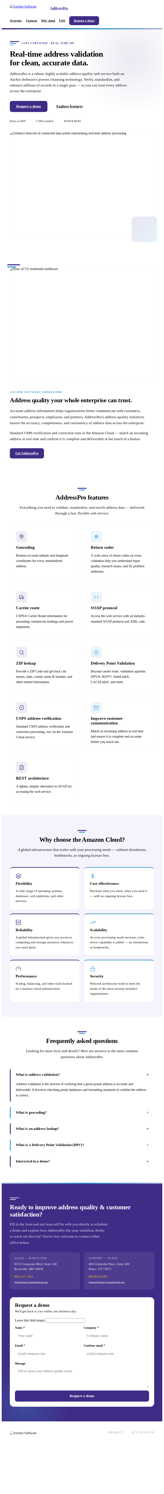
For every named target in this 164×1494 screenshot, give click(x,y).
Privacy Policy (125, 1483)
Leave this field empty (30, 1320)
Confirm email (94, 1345)
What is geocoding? (82, 1112)
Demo (112, 1461)
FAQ (62, 20)
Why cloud (48, 20)
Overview (16, 20)
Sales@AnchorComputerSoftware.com (31, 1282)
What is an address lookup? (82, 1128)
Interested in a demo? (82, 1161)
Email (20, 1345)
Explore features (69, 106)
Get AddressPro (26, 453)
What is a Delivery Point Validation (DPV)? (82, 1145)
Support (137, 1450)
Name (20, 1327)
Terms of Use (146, 1483)
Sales (135, 1444)
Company (91, 1327)
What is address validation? (82, 1074)
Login (112, 1467)
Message (20, 1363)
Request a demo (84, 20)
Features (31, 20)
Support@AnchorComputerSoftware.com (106, 1282)
